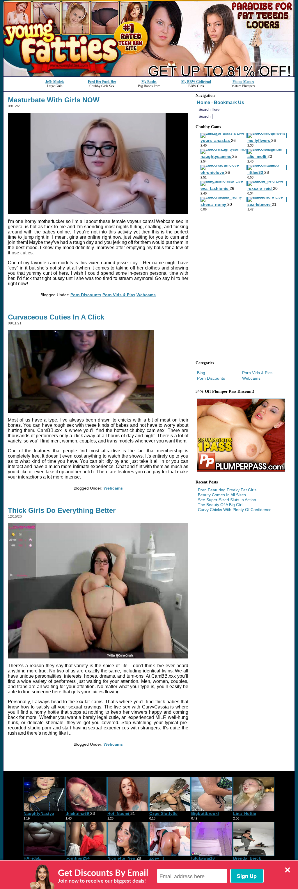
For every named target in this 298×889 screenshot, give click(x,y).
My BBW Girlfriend (196, 82)
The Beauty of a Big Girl (220, 504)
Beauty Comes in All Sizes (222, 494)
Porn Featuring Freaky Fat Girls (227, 490)
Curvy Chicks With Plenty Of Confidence (235, 509)
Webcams (146, 294)
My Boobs (149, 82)
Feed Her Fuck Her (102, 82)
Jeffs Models (54, 82)
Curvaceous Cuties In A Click (56, 317)
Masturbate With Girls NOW (54, 100)
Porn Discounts (85, 294)
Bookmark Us (229, 102)
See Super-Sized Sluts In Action (227, 499)
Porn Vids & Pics (118, 294)
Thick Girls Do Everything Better (62, 510)
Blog (201, 372)
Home (203, 102)
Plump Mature (243, 82)
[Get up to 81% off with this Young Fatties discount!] (149, 74)
